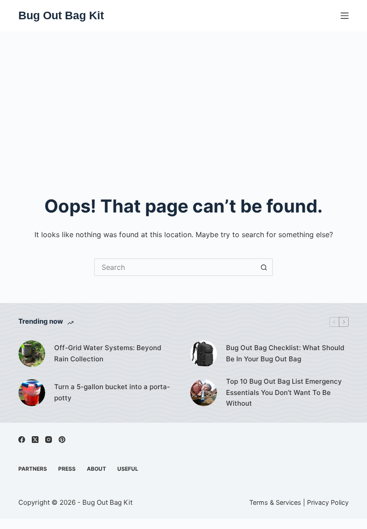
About (96, 468)
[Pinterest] (62, 439)
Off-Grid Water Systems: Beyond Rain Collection (107, 353)
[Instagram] (48, 439)
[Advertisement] (183, 98)
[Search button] (264, 267)
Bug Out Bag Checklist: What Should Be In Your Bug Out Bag (285, 353)
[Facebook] (21, 439)
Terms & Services (275, 502)
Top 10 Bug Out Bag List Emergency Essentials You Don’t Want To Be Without (284, 392)
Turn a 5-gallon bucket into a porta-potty (112, 392)
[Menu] (345, 16)
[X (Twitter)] (35, 439)
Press (67, 468)
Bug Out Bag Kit (61, 15)
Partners (32, 468)
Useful (127, 468)
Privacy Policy (328, 502)
